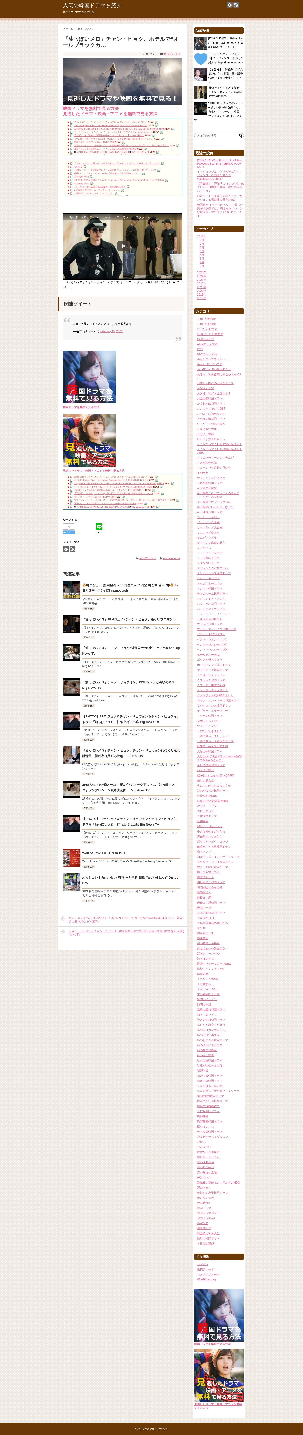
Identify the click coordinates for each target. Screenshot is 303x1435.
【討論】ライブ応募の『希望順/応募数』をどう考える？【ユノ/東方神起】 (109, 135)
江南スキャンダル (208, 953)
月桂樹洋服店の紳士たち (212, 923)
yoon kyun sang (81, 176)
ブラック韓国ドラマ (209, 624)
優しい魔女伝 (205, 780)
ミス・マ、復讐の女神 (211, 685)
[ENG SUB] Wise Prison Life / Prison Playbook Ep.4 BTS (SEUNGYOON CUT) (110, 125)
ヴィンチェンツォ (208, 725)
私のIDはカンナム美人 (211, 1029)
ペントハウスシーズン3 (212, 649)
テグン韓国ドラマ (208, 563)
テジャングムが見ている (212, 568)
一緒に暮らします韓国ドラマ (215, 741)
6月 (202, 247)
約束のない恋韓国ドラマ (212, 1101)
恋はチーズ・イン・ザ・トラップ (218, 856)
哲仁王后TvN (205, 811)
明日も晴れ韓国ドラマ (211, 882)
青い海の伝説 (205, 1197)
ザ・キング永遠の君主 (211, 542)
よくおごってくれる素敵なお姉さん (219, 444)
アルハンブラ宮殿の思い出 (214, 467)
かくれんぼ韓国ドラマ (211, 403)
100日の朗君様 (206, 318)
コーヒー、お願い (208, 517)
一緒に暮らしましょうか (212, 736)
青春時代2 (203, 1202)
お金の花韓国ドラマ (209, 398)
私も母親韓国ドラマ (209, 1060)
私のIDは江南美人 (208, 1034)
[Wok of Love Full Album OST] (71, 858)
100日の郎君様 (206, 324)
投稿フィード (205, 1269)
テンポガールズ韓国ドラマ (214, 573)
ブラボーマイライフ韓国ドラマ (216, 629)
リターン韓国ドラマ (209, 715)
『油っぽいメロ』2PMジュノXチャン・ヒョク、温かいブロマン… (129, 619)
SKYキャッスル (207, 354)
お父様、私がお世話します (214, 393)
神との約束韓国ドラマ (211, 1019)
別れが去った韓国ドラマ (212, 790)
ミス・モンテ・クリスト (212, 690)
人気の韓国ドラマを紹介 (92, 5)
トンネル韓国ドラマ (209, 588)
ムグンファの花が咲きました (215, 695)
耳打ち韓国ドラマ (208, 1111)
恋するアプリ (205, 851)
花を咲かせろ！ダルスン (212, 1136)
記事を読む (89, 609)
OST (200, 349)
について (78, 166)
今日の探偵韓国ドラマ (211, 765)
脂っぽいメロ (205, 1126)
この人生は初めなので (211, 413)
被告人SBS (204, 1146)
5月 (202, 251)
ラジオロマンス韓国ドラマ (214, 705)
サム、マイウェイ (208, 532)
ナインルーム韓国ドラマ (212, 593)
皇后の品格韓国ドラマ (211, 1009)
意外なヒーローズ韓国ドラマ (215, 861)
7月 (202, 243)
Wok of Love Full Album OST (103, 853)
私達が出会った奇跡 (209, 1065)
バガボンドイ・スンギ (211, 598)
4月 (202, 254)
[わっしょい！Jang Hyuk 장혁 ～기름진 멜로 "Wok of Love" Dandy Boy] (71, 882)
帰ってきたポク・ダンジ (212, 841)
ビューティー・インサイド (214, 613)
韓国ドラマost (206, 1218)
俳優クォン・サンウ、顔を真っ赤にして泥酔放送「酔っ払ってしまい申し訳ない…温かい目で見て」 (121, 145)
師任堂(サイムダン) (209, 836)
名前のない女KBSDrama (212, 800)
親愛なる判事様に (208, 1152)
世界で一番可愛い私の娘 (212, 746)
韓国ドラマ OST (207, 1213)
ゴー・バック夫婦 (208, 522)
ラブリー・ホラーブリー (212, 710)
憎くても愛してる (208, 872)
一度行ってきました (209, 731)
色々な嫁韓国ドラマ (209, 1131)
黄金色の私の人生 (208, 1233)
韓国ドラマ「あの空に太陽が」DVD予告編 (94, 142)
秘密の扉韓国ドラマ (209, 1080)
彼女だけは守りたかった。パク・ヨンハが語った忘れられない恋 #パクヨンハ (110, 122)
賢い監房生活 (205, 1167)
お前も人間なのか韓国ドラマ (215, 383)
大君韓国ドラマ (207, 816)
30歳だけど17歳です (210, 334)
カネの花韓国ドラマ (209, 483)
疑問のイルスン (207, 999)
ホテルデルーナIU (208, 654)
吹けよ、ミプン (207, 805)
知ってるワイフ (207, 1014)
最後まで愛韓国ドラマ (211, 902)
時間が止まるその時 (209, 887)
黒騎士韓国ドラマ (208, 1238)
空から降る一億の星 (209, 1085)
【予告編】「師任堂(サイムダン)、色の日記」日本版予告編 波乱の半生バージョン (113, 139)
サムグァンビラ (207, 537)
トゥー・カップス (208, 578)
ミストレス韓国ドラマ (211, 680)
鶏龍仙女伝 (204, 1228)
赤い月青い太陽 (207, 1172)
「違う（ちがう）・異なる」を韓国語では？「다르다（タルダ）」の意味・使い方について (117, 163)
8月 (202, 240)
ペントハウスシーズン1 (212, 639)
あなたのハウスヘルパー (212, 359)
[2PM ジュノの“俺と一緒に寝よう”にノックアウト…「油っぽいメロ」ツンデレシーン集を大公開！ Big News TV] (71, 789)
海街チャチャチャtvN (210, 968)
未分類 (201, 928)
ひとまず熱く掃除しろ (211, 439)
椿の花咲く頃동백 (208, 943)
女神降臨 (202, 821)
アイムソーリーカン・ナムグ (215, 457)
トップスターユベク (209, 583)
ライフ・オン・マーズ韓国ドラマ (218, 700)
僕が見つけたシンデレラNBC (215, 775)
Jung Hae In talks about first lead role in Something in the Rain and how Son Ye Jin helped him (119, 129)
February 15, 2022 (111, 331)
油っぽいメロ (171, 53)
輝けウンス (204, 1177)
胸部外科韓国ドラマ (209, 1121)
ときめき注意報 (207, 428)
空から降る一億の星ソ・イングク (218, 1090)
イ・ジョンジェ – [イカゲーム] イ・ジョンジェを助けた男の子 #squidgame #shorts (113, 132)
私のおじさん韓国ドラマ (212, 1040)
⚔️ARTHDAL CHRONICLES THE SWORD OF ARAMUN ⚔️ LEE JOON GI (112, 152)
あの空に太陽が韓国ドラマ (214, 369)
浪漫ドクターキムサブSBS (214, 963)
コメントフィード (208, 1274)
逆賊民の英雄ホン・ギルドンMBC (218, 1182)
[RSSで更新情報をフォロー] (236, 5)
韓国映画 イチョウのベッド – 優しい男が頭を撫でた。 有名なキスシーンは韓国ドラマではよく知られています (218, 111)
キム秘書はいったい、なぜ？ (215, 507)
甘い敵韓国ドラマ (208, 994)
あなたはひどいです (209, 364)
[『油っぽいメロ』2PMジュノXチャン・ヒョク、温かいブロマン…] (71, 624)
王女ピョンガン (207, 989)
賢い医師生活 (205, 1162)
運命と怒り (204, 1187)
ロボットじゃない (208, 720)
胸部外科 (202, 1116)
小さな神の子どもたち (211, 831)
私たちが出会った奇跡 (211, 1024)
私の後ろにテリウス (209, 1045)
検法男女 (202, 938)
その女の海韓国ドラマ (211, 418)
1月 (202, 265)
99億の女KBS (205, 339)
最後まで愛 (204, 897)
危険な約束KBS (207, 795)
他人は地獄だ (205, 770)
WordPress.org (206, 1279)
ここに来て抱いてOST (211, 408)
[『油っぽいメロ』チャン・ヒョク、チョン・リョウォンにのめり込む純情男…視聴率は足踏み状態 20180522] (71, 755)
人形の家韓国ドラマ (209, 751)
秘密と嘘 (202, 1070)
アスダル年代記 (207, 462)
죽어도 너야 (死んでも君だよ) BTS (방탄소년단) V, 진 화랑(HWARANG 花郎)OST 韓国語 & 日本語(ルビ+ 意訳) (126, 919)
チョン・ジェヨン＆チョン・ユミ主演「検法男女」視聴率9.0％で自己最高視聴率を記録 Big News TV (126, 933)
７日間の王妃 (205, 1243)
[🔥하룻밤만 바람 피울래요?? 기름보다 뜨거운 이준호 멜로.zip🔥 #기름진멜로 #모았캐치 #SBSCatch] (71, 590)
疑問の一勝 (204, 1004)
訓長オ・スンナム (208, 1157)
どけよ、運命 (205, 434)
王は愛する (204, 984)
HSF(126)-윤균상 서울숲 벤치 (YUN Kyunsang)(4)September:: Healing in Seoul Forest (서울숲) (119, 180)
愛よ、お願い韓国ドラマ (212, 867)
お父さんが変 (205, 388)
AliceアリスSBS (207, 344)
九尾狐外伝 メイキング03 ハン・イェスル (93, 193)
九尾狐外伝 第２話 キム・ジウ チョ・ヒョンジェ (97, 190)
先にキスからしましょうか (214, 785)
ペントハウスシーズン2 (212, 644)
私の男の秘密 (205, 1055)
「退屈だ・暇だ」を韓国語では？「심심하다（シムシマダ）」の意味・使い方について (115, 170)
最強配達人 (204, 892)
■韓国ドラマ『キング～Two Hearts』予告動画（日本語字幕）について (107, 173)
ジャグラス (204, 547)
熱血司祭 (202, 973)
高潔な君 (202, 1223)
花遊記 (201, 1141)
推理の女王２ (205, 877)
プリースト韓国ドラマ (211, 634)
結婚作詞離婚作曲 (208, 1106)
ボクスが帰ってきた (209, 659)
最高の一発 (204, 907)
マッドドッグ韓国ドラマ (212, 669)
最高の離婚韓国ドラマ (211, 912)
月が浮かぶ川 (205, 917)
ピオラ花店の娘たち (209, 619)
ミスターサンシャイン (211, 675)
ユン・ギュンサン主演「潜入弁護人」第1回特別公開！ (100, 186)
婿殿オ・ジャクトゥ (209, 826)
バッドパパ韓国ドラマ (211, 603)
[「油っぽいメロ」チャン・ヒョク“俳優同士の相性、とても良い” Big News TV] (71, 652)
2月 (202, 262)
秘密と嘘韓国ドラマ (209, 1075)
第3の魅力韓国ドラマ (210, 1096)
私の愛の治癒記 (207, 1050)
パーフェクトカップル (211, 608)
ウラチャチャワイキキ (211, 477)
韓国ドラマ (204, 1208)
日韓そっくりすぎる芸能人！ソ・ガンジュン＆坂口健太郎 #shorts (105, 149)
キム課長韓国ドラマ (209, 512)
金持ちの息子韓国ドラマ (212, 1192)
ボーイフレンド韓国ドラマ (214, 664)
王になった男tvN (207, 978)
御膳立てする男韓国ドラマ (214, 846)
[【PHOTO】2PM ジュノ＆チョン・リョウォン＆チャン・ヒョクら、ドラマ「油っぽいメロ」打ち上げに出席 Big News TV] (71, 721)
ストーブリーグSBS (210, 552)
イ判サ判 (202, 472)
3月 (202, 258)
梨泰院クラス (205, 933)
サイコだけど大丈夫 (209, 527)
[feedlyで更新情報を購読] (230, 5)
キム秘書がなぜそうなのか (214, 502)
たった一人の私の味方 (211, 423)
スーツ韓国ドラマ (208, 557)
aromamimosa (171, 558)
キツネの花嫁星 (207, 488)
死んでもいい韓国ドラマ (212, 948)
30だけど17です (207, 329)
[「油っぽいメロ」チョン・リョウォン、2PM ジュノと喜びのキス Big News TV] (71, 687)
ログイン (202, 1264)
